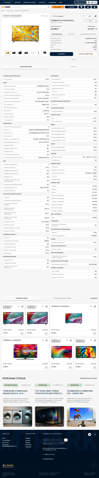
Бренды (27, 442)
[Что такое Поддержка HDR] (14, 145)
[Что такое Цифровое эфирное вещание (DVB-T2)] (12, 209)
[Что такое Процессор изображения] (19, 139)
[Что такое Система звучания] (15, 190)
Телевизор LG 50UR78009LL (7, 307)
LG (90, 20)
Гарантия (28, 447)
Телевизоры (10, 10)
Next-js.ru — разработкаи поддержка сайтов (90, 473)
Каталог (3, 10)
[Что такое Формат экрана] (13, 117)
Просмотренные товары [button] (62, 298)
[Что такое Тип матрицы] (12, 120)
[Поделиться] (95, 16)
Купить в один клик (86, 54)
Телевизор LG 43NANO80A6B (80, 341)
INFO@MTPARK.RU (48, 459)
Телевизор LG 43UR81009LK (12, 340)
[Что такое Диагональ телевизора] (15, 86)
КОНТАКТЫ (42, 2)
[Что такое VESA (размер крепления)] (67, 264)
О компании (6, 440)
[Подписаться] (66, 440)
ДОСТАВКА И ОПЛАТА (30, 2)
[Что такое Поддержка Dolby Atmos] (18, 173)
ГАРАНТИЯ (17, 2)
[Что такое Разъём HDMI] (60, 79)
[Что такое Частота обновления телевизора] (21, 95)
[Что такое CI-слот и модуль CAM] (56, 91)
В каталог (94, 298)
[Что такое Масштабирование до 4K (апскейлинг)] (19, 142)
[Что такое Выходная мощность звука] (16, 187)
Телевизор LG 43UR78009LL (60, 306)
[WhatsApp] (92, 2)
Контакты (5, 442)
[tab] (57, 34)
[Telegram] (89, 434)
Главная (27, 438)
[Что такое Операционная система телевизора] (18, 241)
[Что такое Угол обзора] (11, 136)
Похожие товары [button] (22, 298)
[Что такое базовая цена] (96, 29)
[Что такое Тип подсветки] (13, 104)
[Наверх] (94, 465)
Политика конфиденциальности (9, 445)
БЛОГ (60, 2)
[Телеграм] (88, 2)
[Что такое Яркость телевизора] (9, 130)
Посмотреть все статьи (88, 378)
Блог (3, 438)
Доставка (28, 444)
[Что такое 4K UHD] (16, 92)
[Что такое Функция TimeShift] (63, 277)
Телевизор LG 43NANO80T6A (56, 341)
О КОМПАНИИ (52, 2)
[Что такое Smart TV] (10, 237)
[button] (31, 7)
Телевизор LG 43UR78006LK (32, 307)
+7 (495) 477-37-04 (80, 2)
